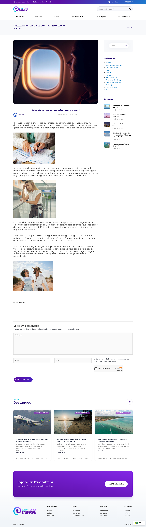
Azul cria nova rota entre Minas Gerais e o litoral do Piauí (32, 440)
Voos (107, 90)
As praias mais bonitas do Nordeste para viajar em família (71, 440)
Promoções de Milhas (113, 82)
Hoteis (108, 70)
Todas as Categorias (113, 87)
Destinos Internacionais (114, 65)
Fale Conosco (124, 17)
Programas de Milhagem (114, 80)
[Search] (130, 9)
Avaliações (101, 17)
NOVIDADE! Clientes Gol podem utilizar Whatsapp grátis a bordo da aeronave (122, 135)
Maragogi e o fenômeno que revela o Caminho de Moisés (113, 440)
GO (128, 525)
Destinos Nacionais (112, 68)
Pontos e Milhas (78, 17)
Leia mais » (20, 453)
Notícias (58, 17)
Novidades (20, 17)
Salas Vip (109, 85)
